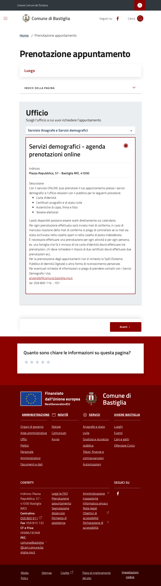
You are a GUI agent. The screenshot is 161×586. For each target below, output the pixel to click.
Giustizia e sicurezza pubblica (96, 442)
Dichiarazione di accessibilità (93, 525)
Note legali (90, 508)
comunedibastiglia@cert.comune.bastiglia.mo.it (32, 547)
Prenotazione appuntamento (61, 501)
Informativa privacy (95, 503)
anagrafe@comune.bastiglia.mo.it (51, 278)
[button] (140, 18)
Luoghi (118, 426)
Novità (63, 414)
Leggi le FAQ (60, 493)
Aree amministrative (33, 433)
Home (24, 35)
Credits (65, 573)
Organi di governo (31, 426)
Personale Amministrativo (30, 454)
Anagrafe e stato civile (94, 429)
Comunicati (59, 433)
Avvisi (55, 439)
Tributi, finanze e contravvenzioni (93, 454)
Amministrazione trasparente (94, 496)
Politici (24, 445)
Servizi (94, 414)
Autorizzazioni (92, 464)
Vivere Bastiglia (127, 414)
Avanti (123, 327)
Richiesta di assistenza (59, 520)
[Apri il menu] (5, 18)
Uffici (23, 439)
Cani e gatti (121, 439)
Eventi (118, 433)
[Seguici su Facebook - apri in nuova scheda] (116, 18)
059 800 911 (29, 518)
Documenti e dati (31, 464)
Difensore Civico (124, 445)
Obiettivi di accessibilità (90, 515)
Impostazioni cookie (130, 575)
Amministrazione (35, 414)
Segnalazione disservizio (60, 510)
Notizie (56, 426)
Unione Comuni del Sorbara (32, 5)
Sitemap (47, 573)
